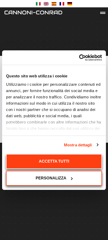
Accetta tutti (54, 161)
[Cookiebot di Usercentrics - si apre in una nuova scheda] (79, 57)
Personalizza (51, 178)
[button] (103, 13)
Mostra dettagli (78, 145)
